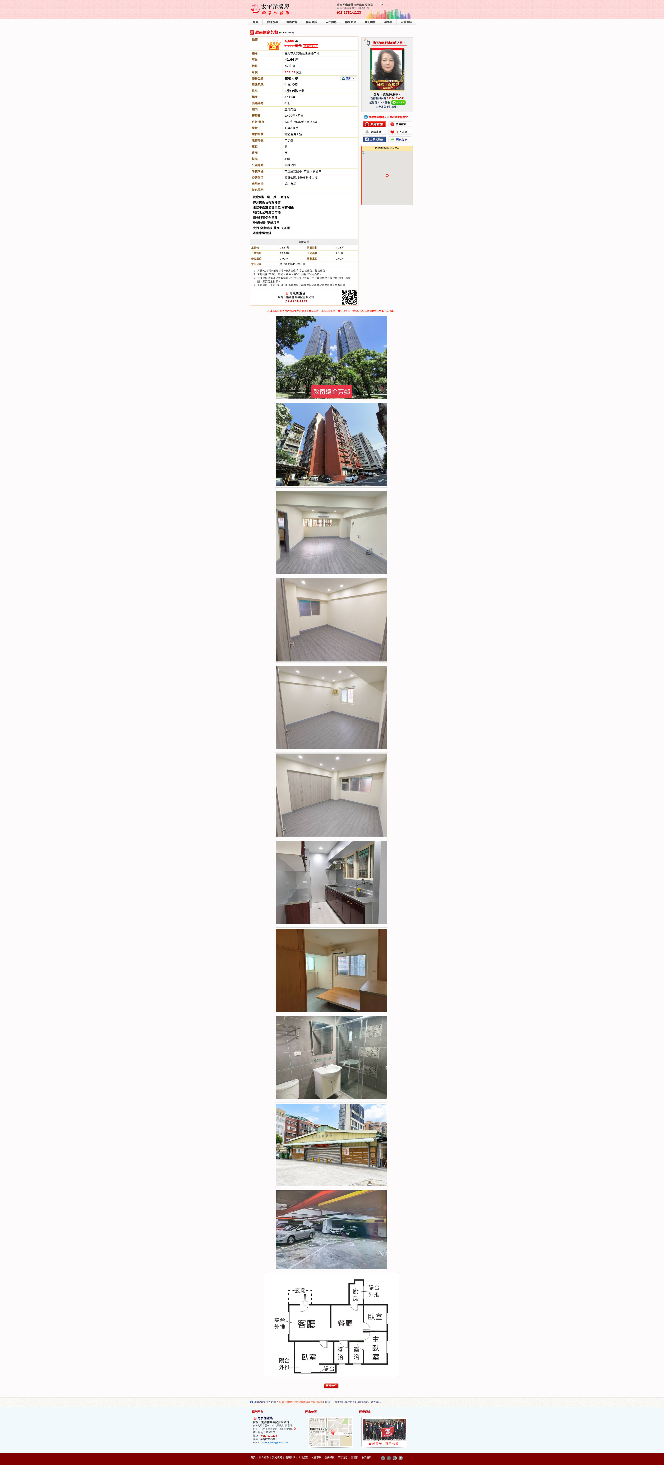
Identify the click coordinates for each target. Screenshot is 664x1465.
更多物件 (331, 1385)
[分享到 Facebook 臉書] (389, 1458)
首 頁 (255, 22)
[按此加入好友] (398, 102)
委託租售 (370, 22)
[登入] (401, 1458)
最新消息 (343, 1457)
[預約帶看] (374, 124)
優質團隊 (311, 22)
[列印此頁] (374, 132)
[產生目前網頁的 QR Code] (383, 1458)
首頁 (253, 1457)
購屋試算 (350, 22)
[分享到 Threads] (395, 1458)
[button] (387, 176)
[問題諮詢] (400, 124)
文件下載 (317, 1457)
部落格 (388, 22)
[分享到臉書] (374, 139)
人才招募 (331, 22)
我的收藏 (292, 22)
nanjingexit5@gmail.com (275, 1442)
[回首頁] (271, 4)
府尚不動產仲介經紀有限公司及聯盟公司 (301, 1401)
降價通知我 (310, 46)
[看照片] (348, 78)
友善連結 (406, 22)
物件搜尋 (272, 22)
